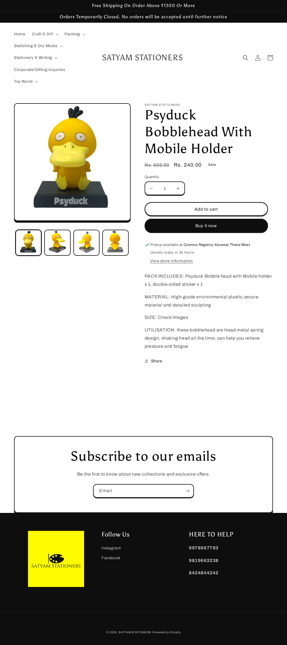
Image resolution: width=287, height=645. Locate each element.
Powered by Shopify (166, 632)
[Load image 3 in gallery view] (86, 243)
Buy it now (206, 226)
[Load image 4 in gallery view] (115, 243)
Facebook (111, 558)
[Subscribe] (187, 491)
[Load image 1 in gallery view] (28, 243)
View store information (171, 261)
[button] (45, 34)
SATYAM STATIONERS (135, 632)
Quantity (152, 177)
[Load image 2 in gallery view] (57, 243)
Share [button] (157, 361)
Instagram (111, 548)
